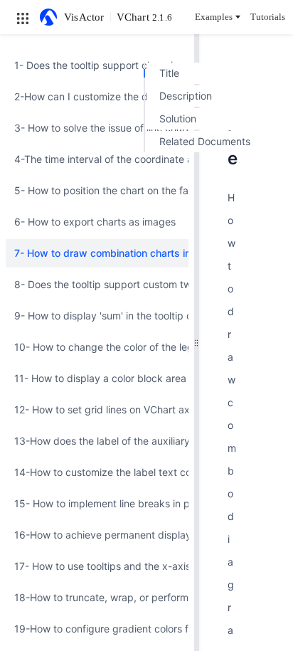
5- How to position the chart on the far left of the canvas (97, 190)
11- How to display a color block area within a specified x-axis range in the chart (97, 378)
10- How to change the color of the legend (97, 347)
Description (185, 96)
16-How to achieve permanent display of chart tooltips (97, 535)
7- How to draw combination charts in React (97, 253)
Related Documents (204, 141)
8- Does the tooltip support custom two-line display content (97, 284)
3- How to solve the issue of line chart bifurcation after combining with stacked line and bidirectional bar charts (97, 128)
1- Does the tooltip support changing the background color (97, 65)
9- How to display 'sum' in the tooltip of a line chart (97, 315)
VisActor (84, 17)
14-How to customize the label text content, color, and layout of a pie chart (97, 472)
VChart (144, 17)
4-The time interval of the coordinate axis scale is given (97, 159)
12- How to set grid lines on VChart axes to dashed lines (97, 409)
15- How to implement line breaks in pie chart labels (97, 503)
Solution (177, 118)
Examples (214, 16)
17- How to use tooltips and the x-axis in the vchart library (97, 566)
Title (169, 73)
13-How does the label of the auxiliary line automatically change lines (97, 441)
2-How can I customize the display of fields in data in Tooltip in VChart (97, 96)
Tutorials (267, 16)
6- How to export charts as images (95, 222)
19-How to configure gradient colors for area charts (97, 629)
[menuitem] (97, 65)
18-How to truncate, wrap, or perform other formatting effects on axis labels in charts (97, 597)
